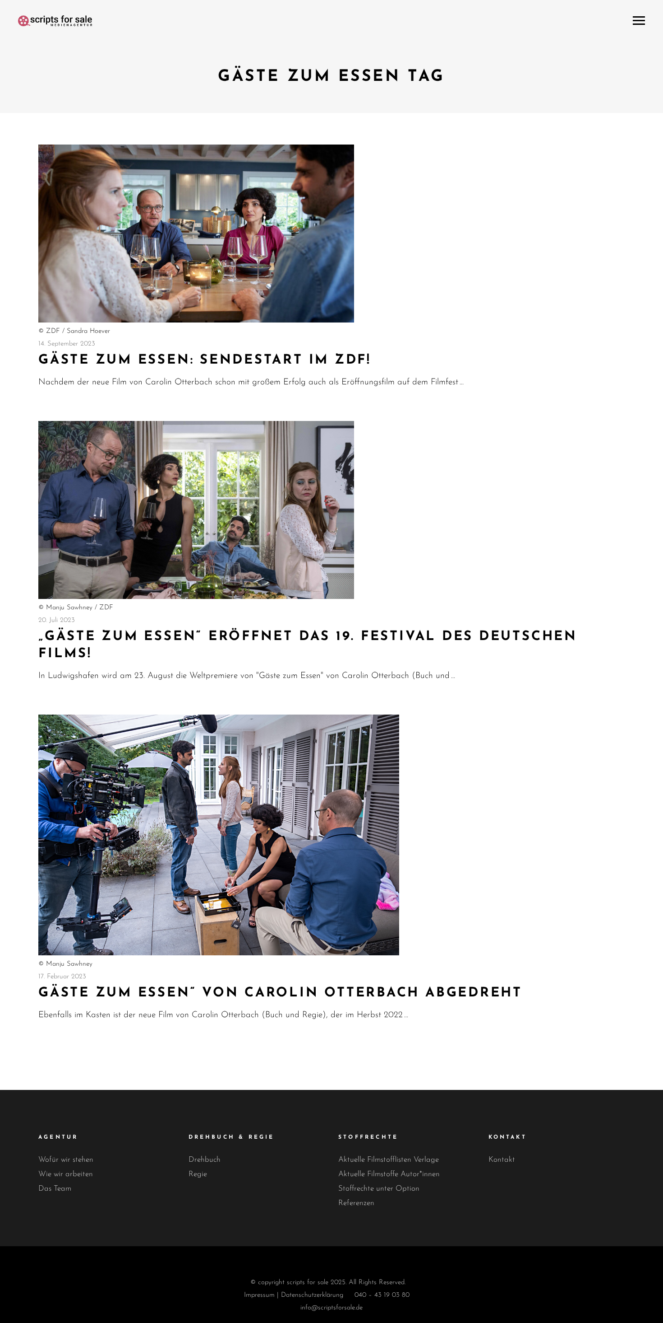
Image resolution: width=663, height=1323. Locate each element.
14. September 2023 (66, 344)
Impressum (259, 1295)
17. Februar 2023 (62, 976)
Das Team (54, 1188)
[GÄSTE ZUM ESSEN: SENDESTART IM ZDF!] (196, 234)
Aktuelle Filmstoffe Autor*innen (389, 1174)
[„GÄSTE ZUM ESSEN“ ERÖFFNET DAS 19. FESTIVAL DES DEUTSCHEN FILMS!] (196, 510)
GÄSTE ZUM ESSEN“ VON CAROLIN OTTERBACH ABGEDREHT (280, 993)
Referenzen (356, 1203)
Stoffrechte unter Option (378, 1188)
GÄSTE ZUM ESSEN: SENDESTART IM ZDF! (204, 360)
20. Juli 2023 (56, 620)
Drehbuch (205, 1160)
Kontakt (501, 1160)
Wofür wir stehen (65, 1160)
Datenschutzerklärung (312, 1295)
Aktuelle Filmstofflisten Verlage (388, 1160)
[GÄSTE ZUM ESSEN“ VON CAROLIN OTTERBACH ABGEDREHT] (218, 835)
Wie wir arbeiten (65, 1174)
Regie (198, 1174)
